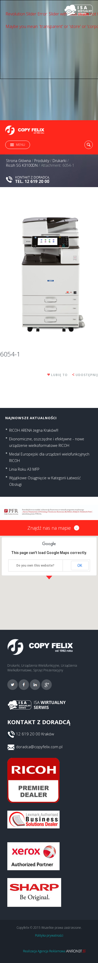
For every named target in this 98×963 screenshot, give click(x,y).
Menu (20, 144)
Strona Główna (18, 160)
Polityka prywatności (49, 935)
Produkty (41, 160)
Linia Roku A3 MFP (24, 469)
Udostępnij (87, 375)
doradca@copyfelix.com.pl (39, 746)
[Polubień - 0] (49, 375)
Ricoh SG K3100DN (22, 165)
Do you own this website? (35, 565)
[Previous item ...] (24, 268)
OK (79, 565)
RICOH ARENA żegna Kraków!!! (33, 430)
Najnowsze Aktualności (31, 418)
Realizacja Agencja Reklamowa (44, 951)
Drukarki (59, 160)
